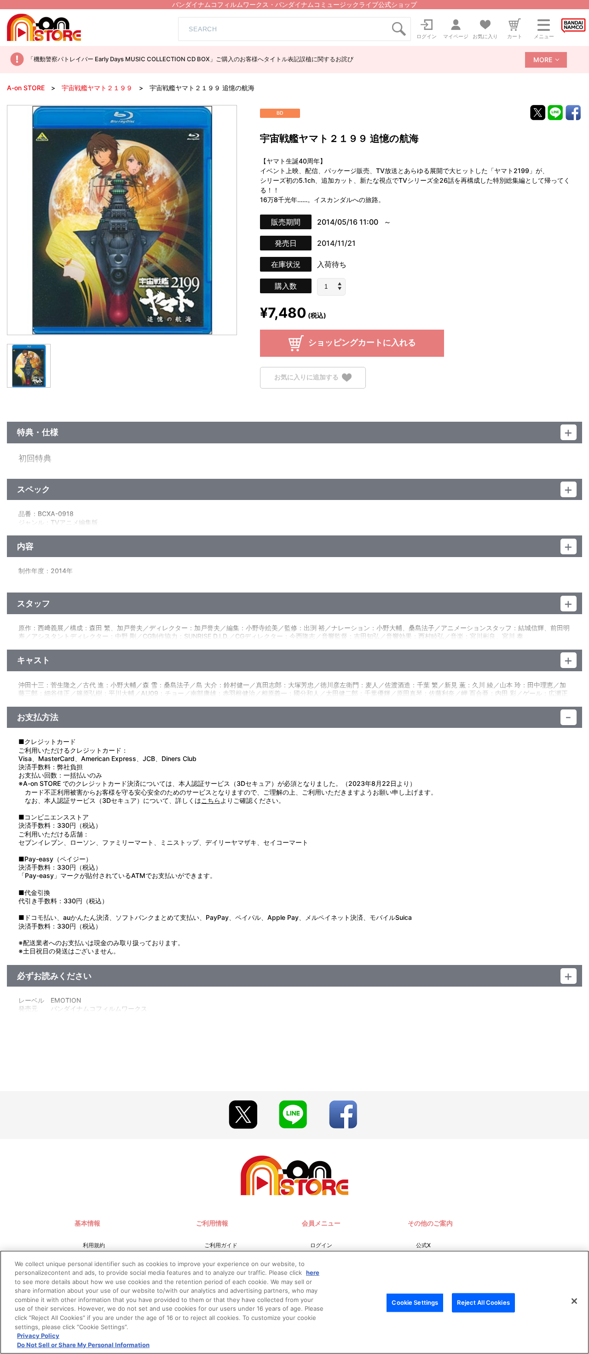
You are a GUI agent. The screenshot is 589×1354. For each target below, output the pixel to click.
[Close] (574, 1301)
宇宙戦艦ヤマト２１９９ (97, 88)
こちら (210, 800)
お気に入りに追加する (306, 377)
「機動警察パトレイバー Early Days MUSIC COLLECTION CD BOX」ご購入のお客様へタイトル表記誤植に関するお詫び (190, 59)
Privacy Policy (38, 1335)
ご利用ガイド (220, 1245)
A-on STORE (26, 88)
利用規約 (94, 1245)
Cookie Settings (415, 1302)
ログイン (321, 1245)
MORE (542, 60)
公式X (423, 1245)
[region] (294, 1302)
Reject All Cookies (483, 1302)
